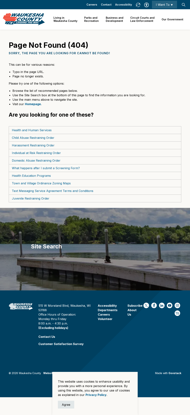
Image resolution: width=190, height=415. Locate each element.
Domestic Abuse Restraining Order (36, 160)
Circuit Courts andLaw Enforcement (142, 19)
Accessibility (123, 4)
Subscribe (134, 305)
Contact (106, 4)
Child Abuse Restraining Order (33, 138)
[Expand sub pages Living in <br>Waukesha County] (79, 19)
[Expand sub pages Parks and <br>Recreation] (100, 19)
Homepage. (33, 104)
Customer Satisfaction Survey (61, 344)
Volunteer (105, 319)
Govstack (174, 373)
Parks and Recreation (91, 19)
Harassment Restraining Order (33, 145)
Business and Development (114, 19)
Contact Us (46, 337)
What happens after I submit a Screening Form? (46, 168)
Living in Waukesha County (65, 19)
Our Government (172, 19)
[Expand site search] (183, 4)
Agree (66, 404)
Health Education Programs (31, 176)
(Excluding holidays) (53, 328)
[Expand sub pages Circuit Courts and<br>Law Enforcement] (156, 19)
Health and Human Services (32, 130)
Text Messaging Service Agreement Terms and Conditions (52, 191)
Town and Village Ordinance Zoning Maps (41, 183)
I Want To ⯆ (164, 4)
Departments (107, 310)
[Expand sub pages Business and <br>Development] (125, 19)
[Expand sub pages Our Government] (185, 19)
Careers (91, 4)
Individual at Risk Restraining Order (36, 153)
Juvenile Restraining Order (30, 198)
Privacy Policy (96, 395)
